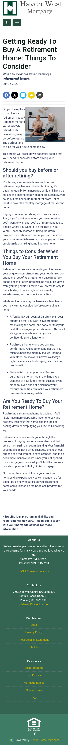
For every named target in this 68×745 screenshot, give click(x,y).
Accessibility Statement (34, 639)
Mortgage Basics (34, 682)
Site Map (34, 647)
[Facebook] (35, 733)
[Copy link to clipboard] (39, 95)
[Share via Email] (31, 95)
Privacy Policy (34, 632)
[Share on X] (14, 95)
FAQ (34, 697)
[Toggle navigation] (17, 22)
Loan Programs (34, 667)
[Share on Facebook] (6, 95)
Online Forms (34, 690)
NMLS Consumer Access (34, 571)
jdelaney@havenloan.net (34, 604)
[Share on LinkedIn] (23, 95)
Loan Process (34, 675)
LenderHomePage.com (45, 740)
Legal (34, 624)
